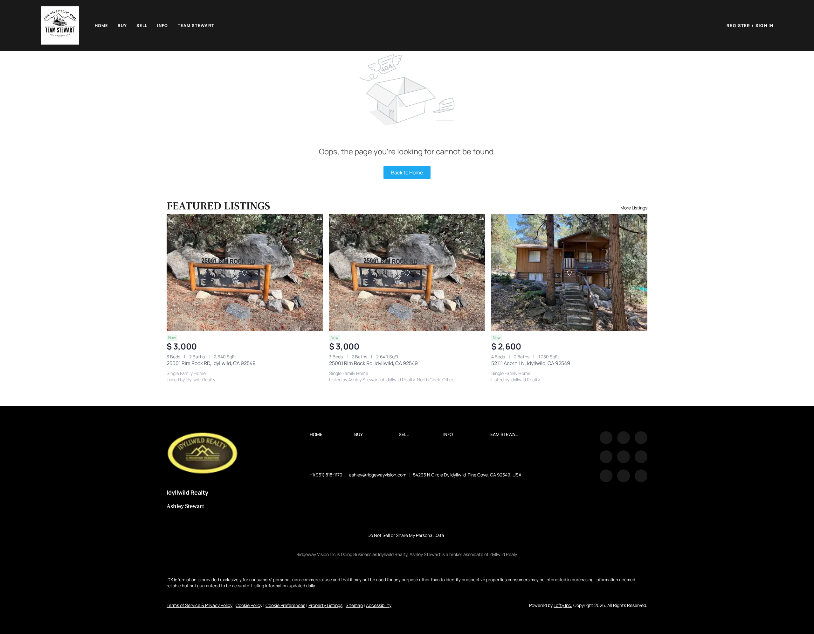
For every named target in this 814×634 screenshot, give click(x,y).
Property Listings (325, 605)
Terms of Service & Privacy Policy (199, 605)
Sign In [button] (764, 25)
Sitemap (354, 605)
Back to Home (407, 172)
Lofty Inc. (563, 605)
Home (101, 25)
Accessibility (378, 605)
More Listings (633, 208)
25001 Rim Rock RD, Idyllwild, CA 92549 (211, 363)
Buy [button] (122, 25)
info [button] (162, 25)
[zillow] (606, 456)
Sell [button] (142, 25)
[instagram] (623, 456)
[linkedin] (623, 437)
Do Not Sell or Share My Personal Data (406, 535)
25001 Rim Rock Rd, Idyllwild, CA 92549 (373, 363)
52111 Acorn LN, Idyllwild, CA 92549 (530, 363)
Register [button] (738, 25)
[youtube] (641, 456)
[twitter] (641, 437)
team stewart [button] (196, 25)
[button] (60, 25)
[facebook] (606, 437)
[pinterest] (623, 475)
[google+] (641, 475)
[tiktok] (606, 475)
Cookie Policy (249, 605)
